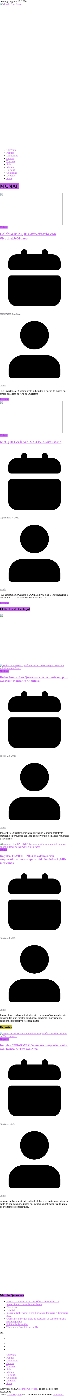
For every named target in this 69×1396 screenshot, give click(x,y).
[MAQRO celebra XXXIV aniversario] (31, 432)
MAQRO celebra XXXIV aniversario (30, 442)
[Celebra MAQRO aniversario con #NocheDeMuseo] (31, 224)
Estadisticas (12, 1310)
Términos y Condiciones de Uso (22, 1327)
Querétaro (11, 150)
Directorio (11, 1307)
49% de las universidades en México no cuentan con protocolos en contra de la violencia (32, 1303)
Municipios (12, 155)
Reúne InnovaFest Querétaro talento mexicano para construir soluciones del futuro (34, 679)
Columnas (11, 172)
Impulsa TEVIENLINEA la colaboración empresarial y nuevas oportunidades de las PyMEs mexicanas (33, 859)
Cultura (10, 158)
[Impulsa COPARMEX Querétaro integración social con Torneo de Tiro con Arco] (34, 1036)
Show (9, 178)
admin (3, 385)
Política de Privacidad (17, 1324)
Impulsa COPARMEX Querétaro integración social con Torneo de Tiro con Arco (34, 1047)
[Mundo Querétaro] (10, 4)
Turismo (10, 161)
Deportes (11, 175)
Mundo (10, 167)
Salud (9, 164)
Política (10, 152)
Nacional (11, 170)
